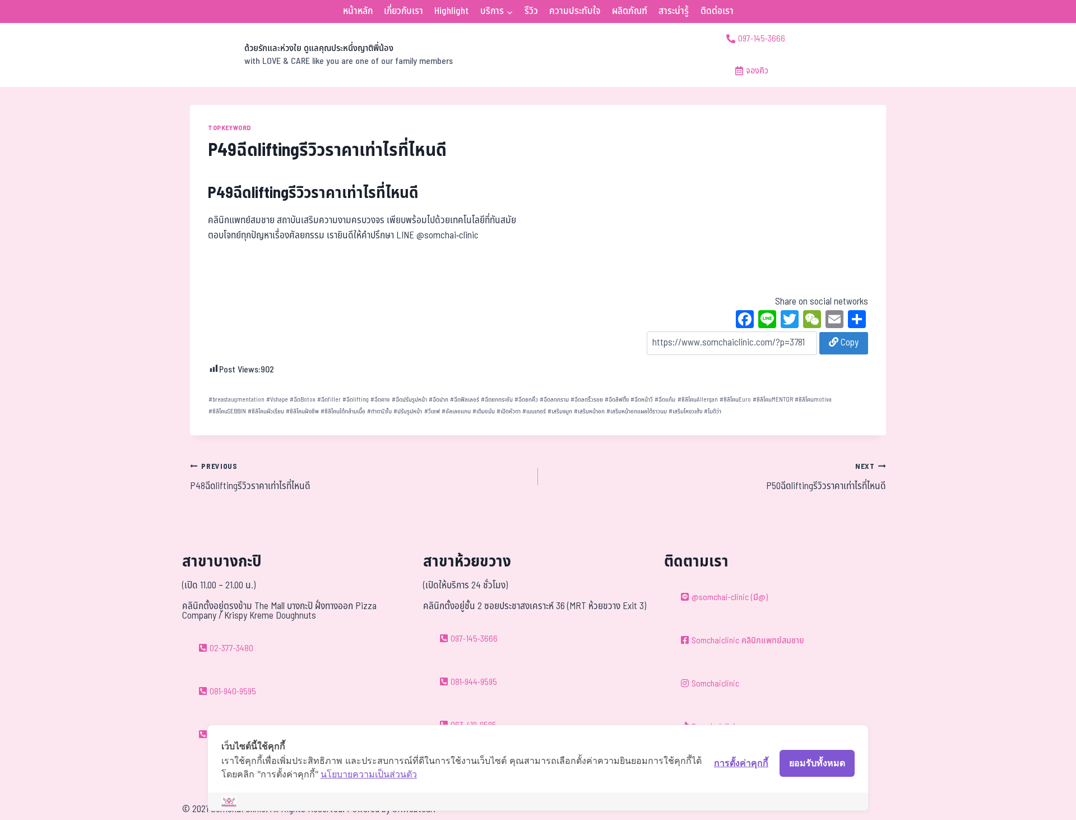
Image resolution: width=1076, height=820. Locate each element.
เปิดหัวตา (509, 411)
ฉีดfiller (329, 399)
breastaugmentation (236, 399)
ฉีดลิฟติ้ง (617, 399)
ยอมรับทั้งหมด (817, 762)
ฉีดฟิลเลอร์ (464, 399)
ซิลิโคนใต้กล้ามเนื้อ (343, 411)
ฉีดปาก (438, 399)
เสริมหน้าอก (589, 411)
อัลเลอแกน (456, 411)
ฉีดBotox (303, 399)
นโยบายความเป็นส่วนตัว (369, 774)
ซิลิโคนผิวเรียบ (266, 411)
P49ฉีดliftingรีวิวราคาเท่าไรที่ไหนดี (313, 193)
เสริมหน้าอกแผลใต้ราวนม (636, 411)
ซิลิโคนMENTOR (773, 399)
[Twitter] (789, 320)
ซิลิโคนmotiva (813, 399)
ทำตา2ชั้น (379, 411)
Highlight (451, 11)
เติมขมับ (483, 411)
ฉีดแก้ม (665, 399)
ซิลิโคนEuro (735, 399)
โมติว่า (712, 411)
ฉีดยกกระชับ (497, 399)
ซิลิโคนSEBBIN (227, 411)
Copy (848, 342)
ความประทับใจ (574, 11)
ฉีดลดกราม (554, 399)
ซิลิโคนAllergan (698, 399)
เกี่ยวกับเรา (403, 11)
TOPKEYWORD (229, 128)
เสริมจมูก (560, 411)
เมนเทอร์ (534, 411)
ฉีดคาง (379, 399)
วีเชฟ (432, 411)
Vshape (277, 399)
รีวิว (531, 11)
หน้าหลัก (358, 11)
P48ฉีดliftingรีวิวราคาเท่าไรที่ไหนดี (250, 477)
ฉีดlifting (355, 399)
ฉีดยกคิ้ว (526, 399)
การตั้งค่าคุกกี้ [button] (741, 762)
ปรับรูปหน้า (407, 411)
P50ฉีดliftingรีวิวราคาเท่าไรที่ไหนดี (826, 477)
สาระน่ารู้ (673, 11)
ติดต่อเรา (717, 11)
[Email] (834, 320)
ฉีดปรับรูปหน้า (409, 399)
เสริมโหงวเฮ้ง (685, 411)
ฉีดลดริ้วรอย (587, 399)
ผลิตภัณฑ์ (629, 11)
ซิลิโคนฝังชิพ (302, 411)
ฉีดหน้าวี (641, 399)
